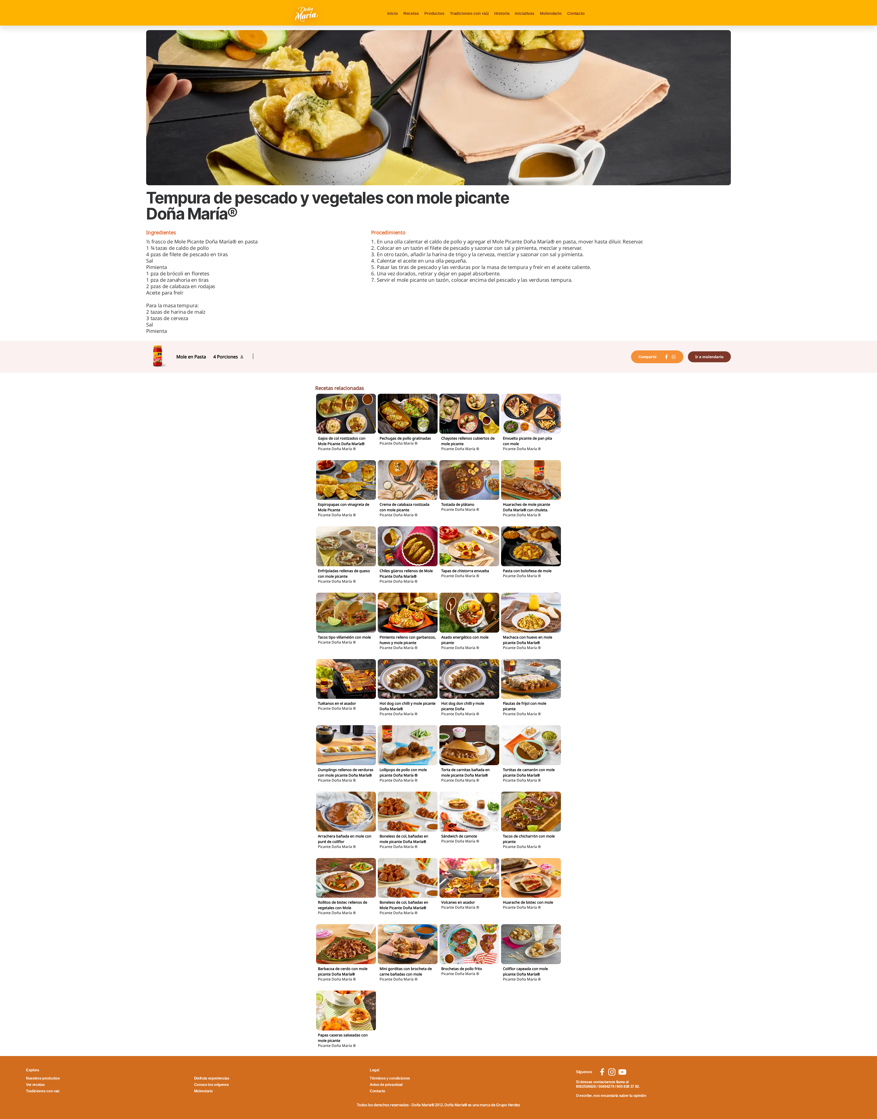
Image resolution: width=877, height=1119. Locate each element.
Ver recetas (35, 1085)
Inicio (392, 13)
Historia (501, 13)
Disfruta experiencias (211, 1078)
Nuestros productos (43, 1078)
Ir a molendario (709, 356)
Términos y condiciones (390, 1078)
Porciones (227, 357)
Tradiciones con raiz (43, 1091)
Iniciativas (524, 13)
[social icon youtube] (622, 1072)
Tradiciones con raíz (469, 13)
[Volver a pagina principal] (307, 14)
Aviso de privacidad (386, 1085)
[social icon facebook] (602, 1071)
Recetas (411, 13)
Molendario (551, 13)
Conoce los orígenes (211, 1085)
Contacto (576, 13)
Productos (434, 13)
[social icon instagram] (612, 1072)
